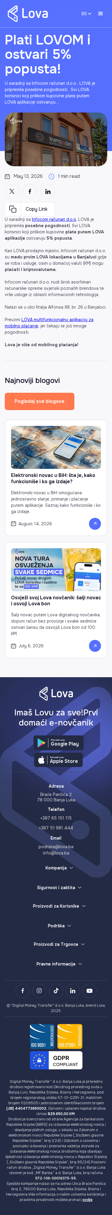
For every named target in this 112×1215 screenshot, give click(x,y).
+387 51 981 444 (56, 828)
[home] (26, 13)
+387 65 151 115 (56, 818)
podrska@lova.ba (56, 846)
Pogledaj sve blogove (40, 401)
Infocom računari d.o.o (54, 219)
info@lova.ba (56, 853)
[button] (100, 13)
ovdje (87, 1199)
